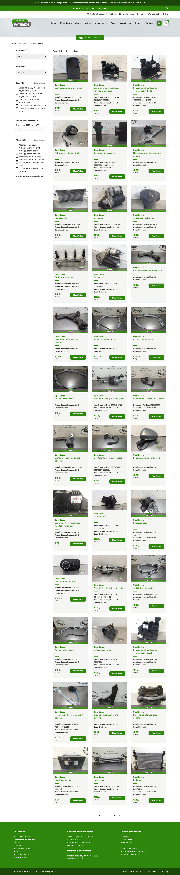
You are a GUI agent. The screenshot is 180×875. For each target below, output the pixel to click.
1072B (120, 405)
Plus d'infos (78, 109)
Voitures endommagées (96, 23)
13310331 (75, 588)
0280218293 (107, 165)
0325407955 (116, 97)
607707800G (116, 467)
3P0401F (75, 724)
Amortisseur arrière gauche (31, 159)
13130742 (153, 532)
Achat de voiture (21, 854)
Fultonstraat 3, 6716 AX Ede (103, 14)
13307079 (114, 162)
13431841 (153, 659)
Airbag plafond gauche (29, 154)
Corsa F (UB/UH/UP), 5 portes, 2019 (32, 110)
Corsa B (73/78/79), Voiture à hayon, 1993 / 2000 (32, 89)
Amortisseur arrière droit (30, 157)
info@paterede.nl (130, 14)
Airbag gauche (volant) (29, 148)
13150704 (154, 594)
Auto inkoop (125, 23)
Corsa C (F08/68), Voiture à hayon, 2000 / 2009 (31, 95)
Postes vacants (21, 857)
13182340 (98, 597)
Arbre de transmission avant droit (32, 164)
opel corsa (38, 43)
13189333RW (77, 97)
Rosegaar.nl (50, 871)
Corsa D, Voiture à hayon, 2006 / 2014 (30, 101)
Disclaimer (151, 871)
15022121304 (107, 100)
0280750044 (99, 662)
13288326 (106, 470)
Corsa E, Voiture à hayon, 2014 (32, 105)
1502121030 (146, 100)
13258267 (98, 100)
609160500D (155, 405)
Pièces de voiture (25, 43)
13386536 (98, 165)
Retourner (18, 851)
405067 (114, 405)
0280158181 (76, 284)
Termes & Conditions (131, 871)
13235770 (153, 224)
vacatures (103, 8)
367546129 (106, 597)
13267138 (114, 526)
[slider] (17, 129)
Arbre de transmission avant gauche (32, 170)
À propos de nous (22, 837)
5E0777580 (76, 224)
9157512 (114, 659)
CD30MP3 (75, 786)
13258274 (137, 100)
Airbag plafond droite (28, 151)
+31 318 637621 (130, 848)
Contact (149, 23)
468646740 (138, 535)
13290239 (98, 470)
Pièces (113, 23)
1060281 (66, 727)
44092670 (154, 786)
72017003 (59, 727)
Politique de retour (22, 848)
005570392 (137, 789)
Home (53, 23)
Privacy (165, 871)
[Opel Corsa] (70, 68)
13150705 (75, 659)
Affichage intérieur (27, 145)
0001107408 (116, 224)
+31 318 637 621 (151, 14)
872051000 (115, 786)
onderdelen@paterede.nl (134, 851)
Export (138, 23)
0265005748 (99, 528)
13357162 (58, 789)
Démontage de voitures (70, 23)
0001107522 (115, 284)
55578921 (98, 286)
